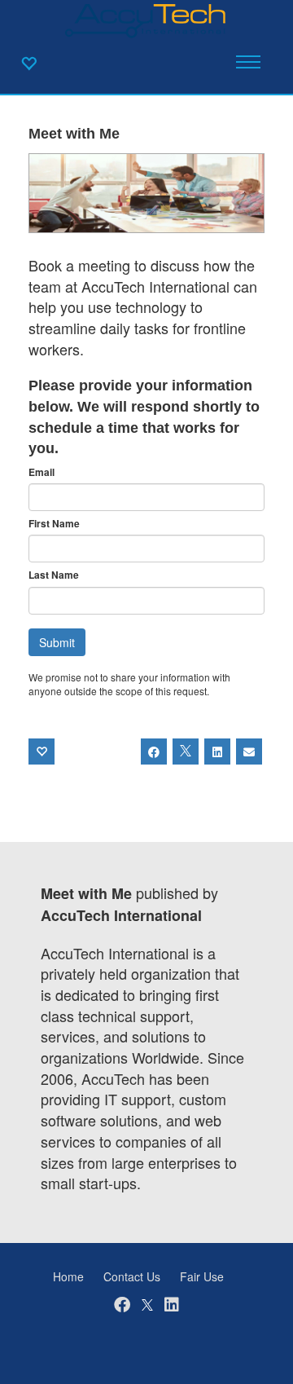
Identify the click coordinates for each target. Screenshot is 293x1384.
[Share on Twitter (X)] (185, 751)
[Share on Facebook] (154, 751)
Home (68, 1276)
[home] (146, 19)
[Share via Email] (249, 751)
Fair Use (202, 1276)
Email (41, 472)
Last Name (53, 575)
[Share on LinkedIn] (217, 751)
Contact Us (131, 1276)
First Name (54, 524)
